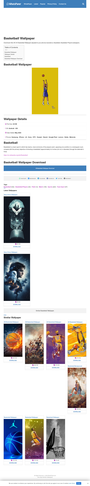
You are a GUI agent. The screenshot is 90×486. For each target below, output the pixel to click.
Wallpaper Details (9, 54)
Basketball (7, 56)
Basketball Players (21, 187)
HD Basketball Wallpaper (11, 322)
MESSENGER (32, 178)
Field (33, 187)
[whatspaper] (14, 4)
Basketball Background (75, 366)
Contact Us (62, 4)
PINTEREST (68, 178)
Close (78, 483)
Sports (50, 187)
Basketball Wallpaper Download (13, 58)
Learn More (72, 483)
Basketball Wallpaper (10, 52)
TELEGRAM (42, 178)
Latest (36, 4)
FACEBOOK (51, 178)
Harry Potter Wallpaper (10, 195)
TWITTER (59, 178)
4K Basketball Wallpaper (54, 322)
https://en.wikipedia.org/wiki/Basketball (16, 155)
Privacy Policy (52, 4)
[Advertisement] (45, 22)
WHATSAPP (23, 178)
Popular (42, 4)
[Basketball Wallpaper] (45, 91)
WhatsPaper (28, 4)
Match (41, 187)
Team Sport (61, 187)
